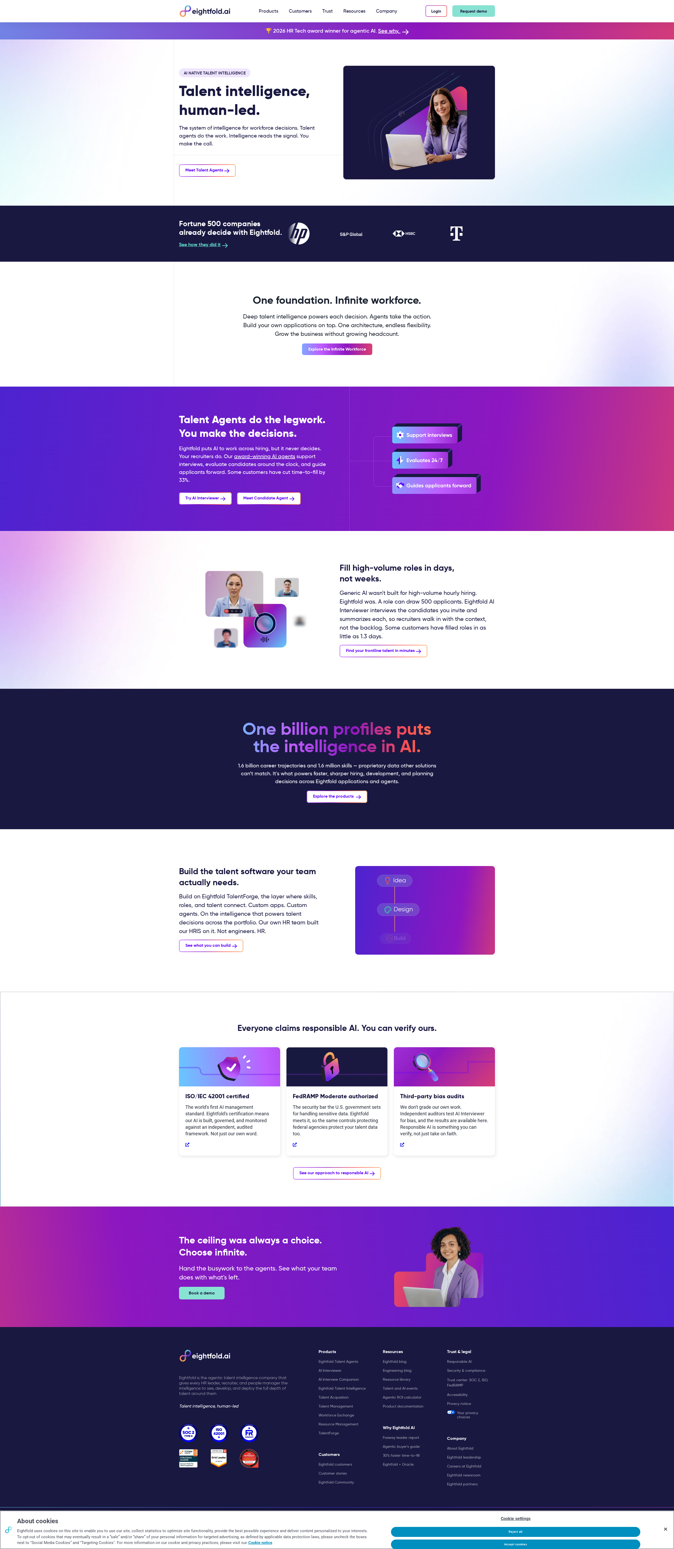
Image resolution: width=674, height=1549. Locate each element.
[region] (337, 1530)
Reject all (515, 1531)
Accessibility (457, 1395)
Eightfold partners (462, 1484)
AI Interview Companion (339, 1379)
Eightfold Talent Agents (338, 1361)
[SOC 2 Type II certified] (188, 1433)
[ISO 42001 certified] (219, 1433)
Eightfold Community (336, 1482)
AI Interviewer (330, 1370)
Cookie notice (260, 1542)
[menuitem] (269, 11)
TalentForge (329, 1433)
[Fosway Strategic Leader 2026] (188, 1458)
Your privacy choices (467, 1414)
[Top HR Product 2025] (249, 1458)
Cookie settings (516, 1518)
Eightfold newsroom (463, 1475)
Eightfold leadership (464, 1457)
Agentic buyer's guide (401, 1446)
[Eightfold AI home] (204, 1355)
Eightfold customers (335, 1464)
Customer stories (333, 1473)
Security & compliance (466, 1370)
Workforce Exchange (336, 1415)
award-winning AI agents (264, 456)
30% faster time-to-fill (401, 1455)
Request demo (473, 11)
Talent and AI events (400, 1388)
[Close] (665, 1529)
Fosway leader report (401, 1437)
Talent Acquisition (334, 1397)
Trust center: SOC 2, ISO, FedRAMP (467, 1383)
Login (436, 11)
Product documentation (403, 1406)
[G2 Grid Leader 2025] (219, 1458)
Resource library (396, 1379)
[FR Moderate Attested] (249, 1433)
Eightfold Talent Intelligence (342, 1388)
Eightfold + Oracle (398, 1464)
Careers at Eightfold (464, 1466)
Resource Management (338, 1424)
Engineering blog (397, 1370)
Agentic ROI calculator (402, 1397)
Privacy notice (459, 1403)
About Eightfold (460, 1448)
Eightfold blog (395, 1361)
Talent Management (336, 1406)
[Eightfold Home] (204, 11)
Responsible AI (459, 1361)
